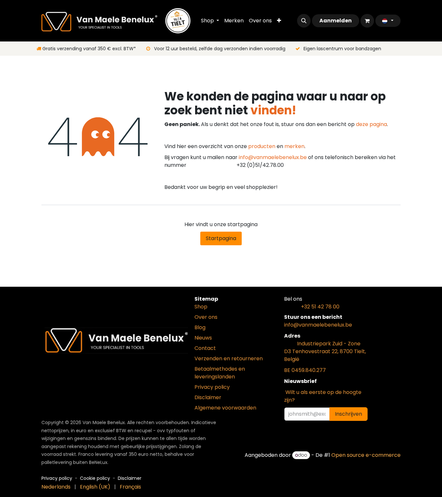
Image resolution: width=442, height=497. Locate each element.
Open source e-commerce (366, 455)
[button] (304, 21)
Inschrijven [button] (348, 414)
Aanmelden (335, 20)
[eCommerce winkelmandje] (367, 21)
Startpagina (221, 238)
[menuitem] (210, 20)
